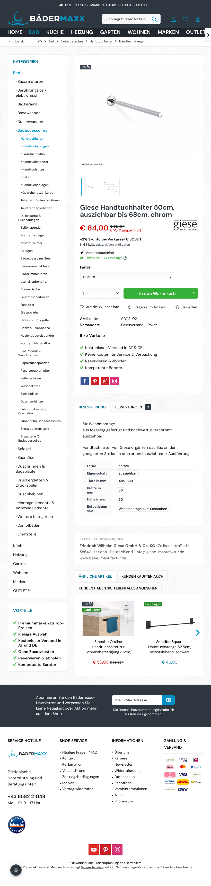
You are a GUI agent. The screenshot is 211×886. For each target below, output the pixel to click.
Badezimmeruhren (33, 274)
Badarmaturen (29, 81)
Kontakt (68, 758)
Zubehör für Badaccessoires (40, 421)
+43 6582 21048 (26, 796)
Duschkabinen (29, 494)
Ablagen (26, 251)
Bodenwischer (30, 289)
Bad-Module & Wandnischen (30, 353)
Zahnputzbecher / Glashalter (32, 411)
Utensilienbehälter (33, 282)
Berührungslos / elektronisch (31, 93)
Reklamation (72, 764)
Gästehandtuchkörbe (38, 193)
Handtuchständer (35, 162)
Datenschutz (125, 776)
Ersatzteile (26, 534)
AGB (118, 795)
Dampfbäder (28, 525)
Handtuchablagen (35, 185)
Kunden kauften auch (142, 576)
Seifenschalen (30, 378)
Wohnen (20, 572)
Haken (26, 177)
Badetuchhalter (33, 154)
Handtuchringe (33, 169)
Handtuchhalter (32, 139)
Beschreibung (92, 407)
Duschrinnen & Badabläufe (30, 469)
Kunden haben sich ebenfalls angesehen (118, 588)
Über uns (122, 752)
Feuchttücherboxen (34, 297)
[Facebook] (85, 381)
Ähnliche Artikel (95, 576)
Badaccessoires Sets (35, 258)
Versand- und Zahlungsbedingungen (80, 773)
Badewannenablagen (35, 266)
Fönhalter (27, 305)
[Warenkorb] (197, 19)
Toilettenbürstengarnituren (40, 200)
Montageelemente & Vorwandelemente (35, 505)
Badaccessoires (31, 130)
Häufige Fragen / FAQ (79, 752)
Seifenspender (31, 228)
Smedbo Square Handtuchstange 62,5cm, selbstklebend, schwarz (169, 646)
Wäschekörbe (30, 386)
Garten (19, 563)
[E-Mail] (105, 381)
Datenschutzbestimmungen (140, 710)
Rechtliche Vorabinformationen (131, 786)
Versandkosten (92, 867)
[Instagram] (114, 381)
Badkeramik (27, 104)
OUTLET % (22, 590)
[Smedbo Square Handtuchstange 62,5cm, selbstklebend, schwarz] (170, 619)
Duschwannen (29, 121)
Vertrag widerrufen (77, 788)
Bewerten (188, 307)
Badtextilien (29, 394)
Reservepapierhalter (35, 371)
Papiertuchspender (34, 363)
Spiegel (23, 448)
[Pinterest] (95, 381)
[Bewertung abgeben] (125, 221)
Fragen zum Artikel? (149, 307)
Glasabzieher (30, 312)
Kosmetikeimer (31, 243)
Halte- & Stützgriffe (34, 320)
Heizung (20, 554)
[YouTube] (94, 849)
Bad (16, 72)
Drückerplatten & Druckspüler (32, 483)
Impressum (124, 801)
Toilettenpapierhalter (35, 208)
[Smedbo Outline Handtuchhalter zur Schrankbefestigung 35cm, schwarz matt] (108, 619)
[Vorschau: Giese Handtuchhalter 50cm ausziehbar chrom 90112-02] (90, 187)
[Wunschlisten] (185, 19)
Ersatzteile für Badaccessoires (29, 438)
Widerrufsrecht (127, 770)
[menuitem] (197, 19)
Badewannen (28, 112)
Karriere (121, 758)
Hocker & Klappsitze (35, 328)
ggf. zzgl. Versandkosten (112, 245)
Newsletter (124, 764)
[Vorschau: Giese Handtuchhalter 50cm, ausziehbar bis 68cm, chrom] (111, 187)
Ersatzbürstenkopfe (34, 429)
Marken (20, 581)
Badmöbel (25, 457)
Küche (19, 545)
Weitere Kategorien (34, 516)
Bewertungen (132, 407)
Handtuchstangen (35, 146)
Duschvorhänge (31, 401)
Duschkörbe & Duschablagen (29, 218)
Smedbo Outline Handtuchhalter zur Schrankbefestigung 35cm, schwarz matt (108, 647)
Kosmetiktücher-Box (35, 343)
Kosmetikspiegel (32, 235)
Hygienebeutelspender (37, 336)
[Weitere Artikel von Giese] (185, 225)
